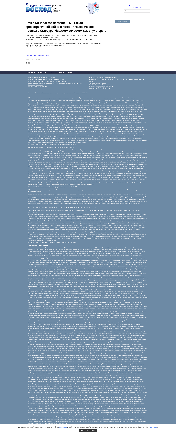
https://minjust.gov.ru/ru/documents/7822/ (48, 242)
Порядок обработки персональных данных (41, 77)
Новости (42, 72)
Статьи (52, 72)
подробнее (63, 427)
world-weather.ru (137, 7)
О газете (31, 72)
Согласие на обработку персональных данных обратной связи (48, 81)
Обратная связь (65, 72)
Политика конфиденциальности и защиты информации (46, 79)
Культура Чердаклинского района (38, 55)
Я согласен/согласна (88, 430)
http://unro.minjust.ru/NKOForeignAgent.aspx (49, 187)
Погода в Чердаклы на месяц (136, 5)
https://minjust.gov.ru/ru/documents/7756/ (48, 144)
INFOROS (105, 88)
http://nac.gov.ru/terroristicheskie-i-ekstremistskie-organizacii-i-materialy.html (59, 207)
